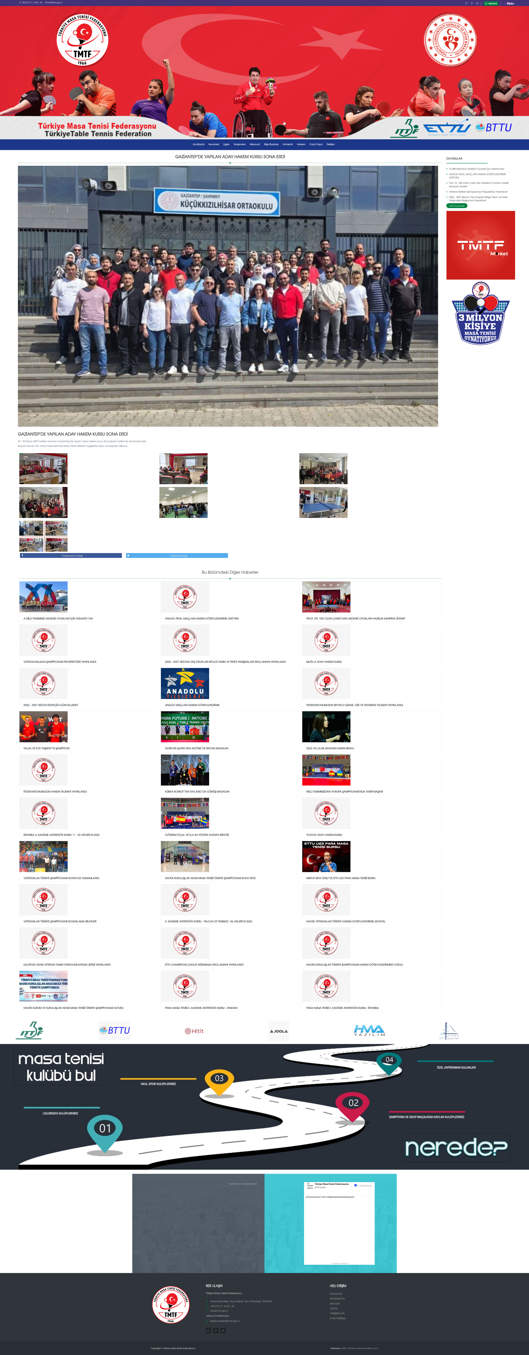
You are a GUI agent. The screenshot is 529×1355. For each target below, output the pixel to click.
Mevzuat (255, 144)
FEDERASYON (337, 1298)
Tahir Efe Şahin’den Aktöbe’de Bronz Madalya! (197, 748)
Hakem (301, 144)
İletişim (331, 144)
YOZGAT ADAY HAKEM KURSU (324, 835)
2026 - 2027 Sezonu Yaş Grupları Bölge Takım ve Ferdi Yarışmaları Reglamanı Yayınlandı (478, 198)
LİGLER (333, 1308)
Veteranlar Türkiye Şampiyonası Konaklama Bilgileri (60, 921)
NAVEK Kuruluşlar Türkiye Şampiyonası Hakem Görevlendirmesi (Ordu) (354, 964)
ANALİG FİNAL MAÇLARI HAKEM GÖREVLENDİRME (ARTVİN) (477, 175)
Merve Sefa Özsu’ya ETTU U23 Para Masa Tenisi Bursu (340, 878)
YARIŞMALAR (337, 1313)
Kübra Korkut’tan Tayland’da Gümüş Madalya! (197, 791)
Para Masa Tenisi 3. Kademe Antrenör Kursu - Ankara (201, 1008)
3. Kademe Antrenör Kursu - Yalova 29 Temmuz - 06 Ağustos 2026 (208, 921)
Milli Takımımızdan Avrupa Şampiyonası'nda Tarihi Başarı (344, 791)
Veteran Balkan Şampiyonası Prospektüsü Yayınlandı (478, 191)
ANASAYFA (336, 1293)
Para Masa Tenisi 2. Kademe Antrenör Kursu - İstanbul (342, 1008)
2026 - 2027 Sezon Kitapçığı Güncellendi (51, 705)
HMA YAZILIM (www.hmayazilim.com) (360, 1348)
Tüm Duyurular (457, 205)
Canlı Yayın (316, 144)
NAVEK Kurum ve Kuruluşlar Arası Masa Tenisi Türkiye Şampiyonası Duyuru (74, 1008)
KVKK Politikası (338, 1318)
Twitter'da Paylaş (178, 555)
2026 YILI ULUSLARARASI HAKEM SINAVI (330, 748)
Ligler (226, 144)
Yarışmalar (240, 144)
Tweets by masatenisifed (243, 1183)
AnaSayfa (199, 144)
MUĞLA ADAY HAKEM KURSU (324, 662)
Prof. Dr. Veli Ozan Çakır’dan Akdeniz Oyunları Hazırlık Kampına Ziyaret (479, 184)
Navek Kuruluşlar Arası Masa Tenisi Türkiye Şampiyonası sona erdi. (210, 878)
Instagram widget (340, 1263)
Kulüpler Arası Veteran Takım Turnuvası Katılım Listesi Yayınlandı (67, 964)
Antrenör (288, 144)
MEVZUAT (335, 1303)
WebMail (492, 3)
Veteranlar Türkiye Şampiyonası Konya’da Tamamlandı (61, 878)
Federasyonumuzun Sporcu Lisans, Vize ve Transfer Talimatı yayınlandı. (355, 705)
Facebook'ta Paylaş (72, 555)
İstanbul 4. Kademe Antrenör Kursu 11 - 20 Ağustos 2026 (62, 835)
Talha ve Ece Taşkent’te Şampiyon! (47, 748)
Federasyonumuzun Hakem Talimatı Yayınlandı (55, 791)
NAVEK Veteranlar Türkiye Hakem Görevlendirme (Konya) (345, 921)
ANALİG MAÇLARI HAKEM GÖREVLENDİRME (192, 705)
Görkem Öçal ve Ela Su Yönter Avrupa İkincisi (197, 835)
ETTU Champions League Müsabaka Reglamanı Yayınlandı (204, 964)
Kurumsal (214, 144)
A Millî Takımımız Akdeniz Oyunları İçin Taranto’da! (476, 168)
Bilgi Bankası (271, 144)
